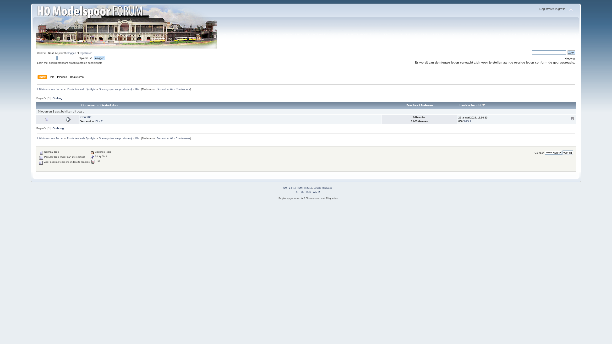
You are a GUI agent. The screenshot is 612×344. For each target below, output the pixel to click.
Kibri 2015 (86, 117)
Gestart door (109, 105)
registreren (86, 53)
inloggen (71, 53)
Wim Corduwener (180, 89)
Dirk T (99, 121)
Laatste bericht (470, 105)
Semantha (163, 89)
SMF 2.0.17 (289, 188)
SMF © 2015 (305, 188)
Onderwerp (89, 105)
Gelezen (427, 105)
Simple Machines (323, 188)
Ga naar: (539, 152)
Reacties (412, 105)
